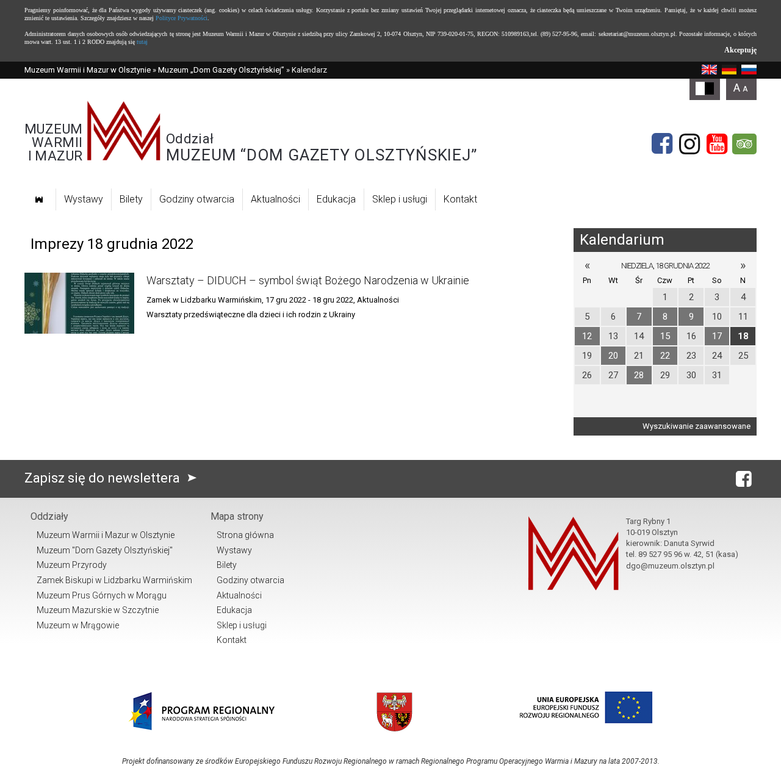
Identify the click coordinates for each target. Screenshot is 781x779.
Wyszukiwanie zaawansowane (696, 426)
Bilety (131, 199)
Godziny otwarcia (196, 199)
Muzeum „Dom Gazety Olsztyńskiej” (221, 69)
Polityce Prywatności (181, 18)
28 (639, 375)
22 (665, 355)
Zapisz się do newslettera (103, 478)
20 (613, 355)
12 (587, 336)
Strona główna (245, 535)
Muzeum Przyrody (72, 565)
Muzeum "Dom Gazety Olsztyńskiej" (105, 550)
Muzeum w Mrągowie (78, 625)
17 (717, 336)
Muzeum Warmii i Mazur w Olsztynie (87, 69)
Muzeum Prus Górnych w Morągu (102, 595)
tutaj (142, 41)
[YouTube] (717, 144)
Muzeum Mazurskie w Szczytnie (98, 610)
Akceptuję (740, 50)
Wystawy (83, 199)
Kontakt (460, 199)
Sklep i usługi (399, 199)
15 (665, 336)
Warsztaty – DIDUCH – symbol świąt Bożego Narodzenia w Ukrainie (307, 280)
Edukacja (336, 199)
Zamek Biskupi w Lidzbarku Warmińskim (114, 580)
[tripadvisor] (744, 144)
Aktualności (275, 199)
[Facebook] (662, 144)
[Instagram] (689, 144)
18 (743, 336)
